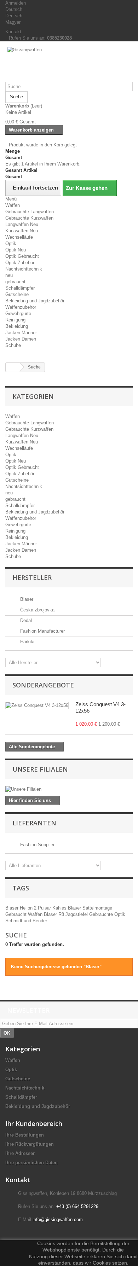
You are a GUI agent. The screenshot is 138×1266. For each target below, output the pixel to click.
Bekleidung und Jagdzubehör (34, 300)
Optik (10, 243)
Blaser (26, 599)
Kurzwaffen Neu (21, 230)
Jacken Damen (20, 339)
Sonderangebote (43, 685)
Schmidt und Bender (26, 920)
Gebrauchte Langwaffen (29, 211)
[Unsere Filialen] (69, 789)
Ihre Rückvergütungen (29, 1144)
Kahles (60, 908)
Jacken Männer (21, 332)
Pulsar (45, 908)
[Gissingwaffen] (69, 64)
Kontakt (13, 31)
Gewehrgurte (18, 313)
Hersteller (32, 577)
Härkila (26, 641)
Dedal (25, 620)
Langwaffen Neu (21, 224)
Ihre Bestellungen (24, 1135)
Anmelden (15, 3)
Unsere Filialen (40, 769)
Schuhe (13, 345)
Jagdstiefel (77, 914)
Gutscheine (17, 294)
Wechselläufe (19, 237)
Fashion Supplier (36, 844)
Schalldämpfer (20, 288)
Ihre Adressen (20, 1153)
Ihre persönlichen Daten (31, 1162)
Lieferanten (34, 823)
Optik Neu (15, 249)
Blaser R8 (54, 914)
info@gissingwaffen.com (58, 1219)
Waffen (12, 205)
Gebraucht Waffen (24, 914)
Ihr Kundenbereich (33, 1123)
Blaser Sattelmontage (90, 908)
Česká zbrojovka (36, 609)
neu (9, 275)
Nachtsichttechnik (23, 269)
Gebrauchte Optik (107, 914)
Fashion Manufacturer (42, 631)
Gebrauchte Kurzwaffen (29, 218)
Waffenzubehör (20, 307)
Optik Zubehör (19, 262)
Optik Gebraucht (22, 256)
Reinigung (15, 320)
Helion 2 (29, 908)
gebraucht (15, 281)
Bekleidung (16, 326)
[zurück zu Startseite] (12, 367)
